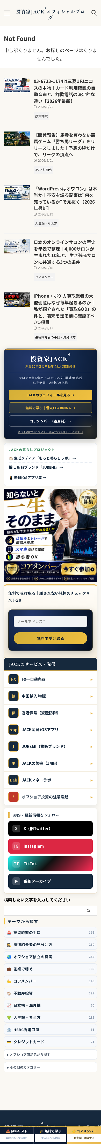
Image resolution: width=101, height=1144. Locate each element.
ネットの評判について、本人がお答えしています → (50, 432)
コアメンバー (50, 981)
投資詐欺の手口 (50, 932)
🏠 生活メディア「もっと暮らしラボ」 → (42, 458)
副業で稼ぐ (50, 968)
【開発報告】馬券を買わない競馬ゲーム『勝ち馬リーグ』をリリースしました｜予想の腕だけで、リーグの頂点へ (64, 145)
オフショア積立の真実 (50, 956)
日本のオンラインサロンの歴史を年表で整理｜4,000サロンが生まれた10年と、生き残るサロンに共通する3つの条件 (65, 252)
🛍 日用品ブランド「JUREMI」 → (36, 467)
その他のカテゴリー (25, 1067)
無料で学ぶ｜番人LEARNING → (50, 407)
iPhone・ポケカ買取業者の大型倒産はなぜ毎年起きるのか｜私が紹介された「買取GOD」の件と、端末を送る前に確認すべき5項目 (65, 308)
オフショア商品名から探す (30, 1054)
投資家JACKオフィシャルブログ (50, 14)
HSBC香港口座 (50, 1029)
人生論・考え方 (50, 1017)
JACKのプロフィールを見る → (51, 394)
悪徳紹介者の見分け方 (50, 944)
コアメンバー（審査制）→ (50, 421)
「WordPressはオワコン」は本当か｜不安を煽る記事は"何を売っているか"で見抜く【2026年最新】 (65, 198)
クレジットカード (50, 1041)
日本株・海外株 (50, 1005)
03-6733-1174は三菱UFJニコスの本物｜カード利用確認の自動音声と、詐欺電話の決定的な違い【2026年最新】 (64, 91)
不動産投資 (50, 993)
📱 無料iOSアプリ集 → (27, 477)
